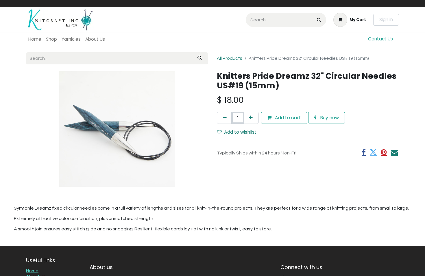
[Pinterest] (384, 152)
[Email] (394, 152)
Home (32, 270)
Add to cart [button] (287, 117)
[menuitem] (35, 39)
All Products (229, 58)
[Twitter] (373, 152)
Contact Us (380, 39)
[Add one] (251, 118)
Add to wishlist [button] (240, 132)
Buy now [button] (329, 117)
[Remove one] (225, 118)
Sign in (386, 19)
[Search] (319, 20)
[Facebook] (364, 152)
